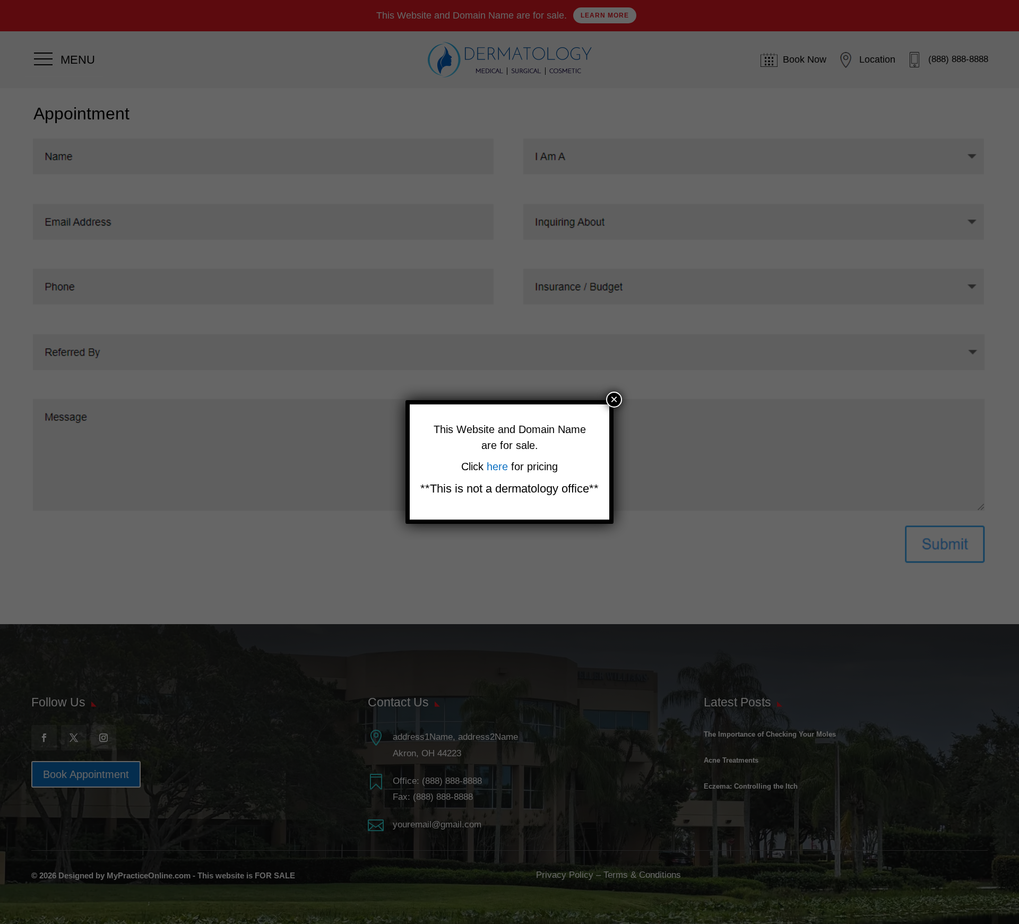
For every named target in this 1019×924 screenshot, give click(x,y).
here (499, 466)
